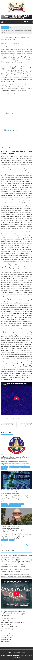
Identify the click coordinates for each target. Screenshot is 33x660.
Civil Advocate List (6, 639)
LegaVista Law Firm (6, 624)
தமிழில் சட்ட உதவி (5, 634)
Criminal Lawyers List (6, 637)
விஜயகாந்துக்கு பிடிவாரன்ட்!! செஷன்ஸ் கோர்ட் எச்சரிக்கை (8, 424)
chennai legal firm (14, 455)
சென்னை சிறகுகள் (12, 503)
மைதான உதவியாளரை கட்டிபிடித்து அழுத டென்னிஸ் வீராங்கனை (25, 424)
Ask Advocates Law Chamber (9, 628)
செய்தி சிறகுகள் (17, 418)
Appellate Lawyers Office (8, 630)
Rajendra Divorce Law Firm (8, 618)
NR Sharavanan (15, 43)
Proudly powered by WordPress (10, 655)
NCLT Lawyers (5, 641)
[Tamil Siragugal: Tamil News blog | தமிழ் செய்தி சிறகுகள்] (2, 22)
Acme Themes (17, 657)
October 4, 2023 (6, 526)
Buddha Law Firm (5, 620)
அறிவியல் (4, 418)
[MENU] (31, 22)
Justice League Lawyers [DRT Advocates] (12, 622)
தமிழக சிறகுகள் (12, 467)
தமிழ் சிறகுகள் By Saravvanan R (23, 467)
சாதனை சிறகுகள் (9, 418)
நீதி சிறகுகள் (4, 469)
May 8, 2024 (5, 455)
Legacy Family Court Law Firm (9, 626)
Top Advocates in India (7, 636)
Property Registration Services (9, 632)
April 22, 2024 (5, 489)
